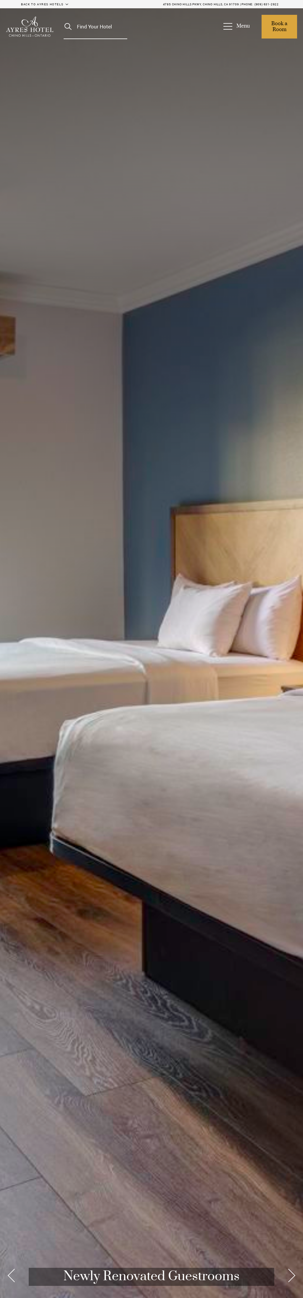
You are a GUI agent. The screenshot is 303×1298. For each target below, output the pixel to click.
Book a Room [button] (280, 26)
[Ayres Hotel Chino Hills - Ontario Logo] (29, 27)
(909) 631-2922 (266, 4)
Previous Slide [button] (13, 1275)
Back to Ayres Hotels (42, 4)
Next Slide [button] (289, 1275)
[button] (239, 27)
